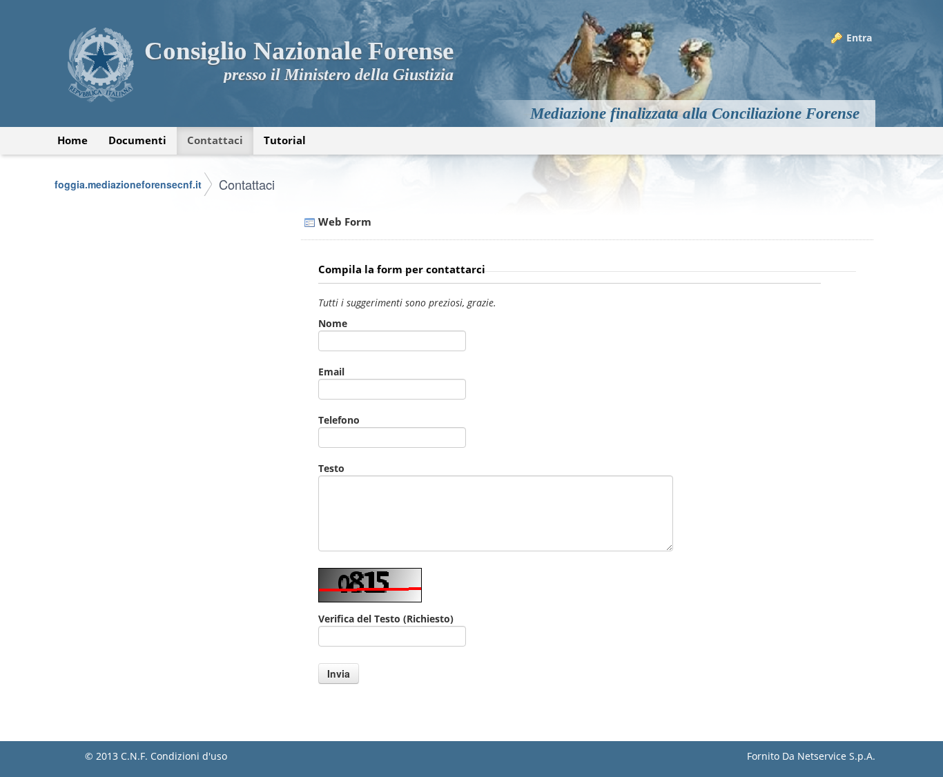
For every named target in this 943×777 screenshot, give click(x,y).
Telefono (339, 419)
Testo (331, 468)
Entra (859, 37)
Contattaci (247, 184)
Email (331, 371)
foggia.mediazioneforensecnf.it (128, 184)
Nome (332, 323)
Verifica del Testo (386, 618)
